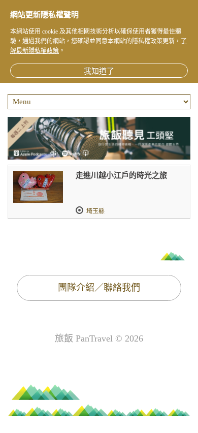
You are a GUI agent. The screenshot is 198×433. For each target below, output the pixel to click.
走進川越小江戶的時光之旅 (121, 175)
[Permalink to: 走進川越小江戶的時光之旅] (38, 187)
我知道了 (99, 71)
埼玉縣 (95, 211)
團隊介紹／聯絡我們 (99, 288)
